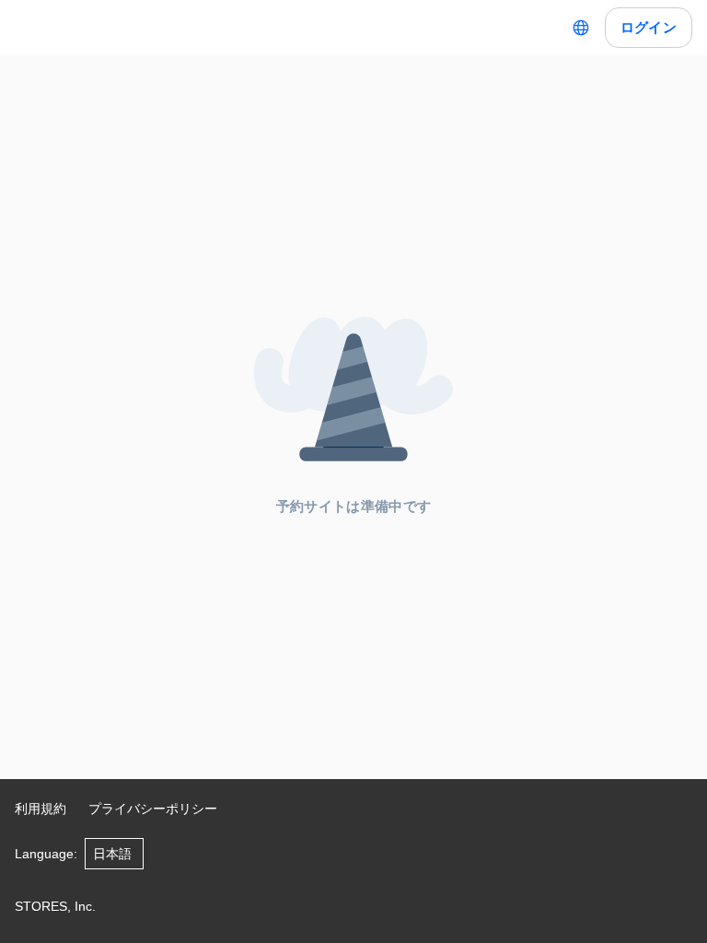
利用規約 (40, 808)
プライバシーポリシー (152, 808)
